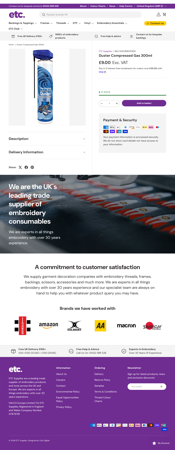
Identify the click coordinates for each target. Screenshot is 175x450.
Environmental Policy (68, 391)
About (83, 6)
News (112, 6)
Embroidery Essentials (110, 23)
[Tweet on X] (20, 167)
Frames (44, 23)
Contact (60, 385)
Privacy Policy (64, 407)
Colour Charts (98, 6)
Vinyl (87, 23)
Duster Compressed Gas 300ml (30, 45)
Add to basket (144, 103)
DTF (75, 23)
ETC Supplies (105, 51)
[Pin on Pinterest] (32, 167)
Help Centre (125, 6)
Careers (60, 380)
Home (11, 45)
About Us (61, 374)
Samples (99, 385)
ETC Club (14, 28)
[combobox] (90, 14)
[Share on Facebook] (26, 167)
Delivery (98, 374)
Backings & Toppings (21, 23)
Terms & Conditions (105, 391)
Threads (61, 23)
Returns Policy (102, 380)
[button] (165, 14)
